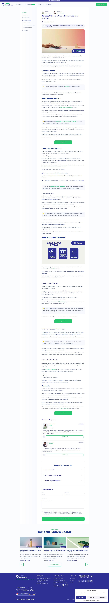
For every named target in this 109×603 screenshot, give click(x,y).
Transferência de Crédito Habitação (42, 581)
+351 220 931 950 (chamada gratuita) (24, 587)
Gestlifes (61, 25)
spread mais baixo (54, 268)
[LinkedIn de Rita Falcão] (44, 455)
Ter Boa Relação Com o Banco (29, 25)
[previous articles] (22, 564)
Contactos (98, 600)
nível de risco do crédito (66, 107)
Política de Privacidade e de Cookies (89, 600)
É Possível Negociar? (27, 20)
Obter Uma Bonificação (28, 27)
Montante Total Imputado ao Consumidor (66, 121)
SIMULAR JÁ (63, 142)
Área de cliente (100, 4)
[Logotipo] (7, 4)
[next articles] (87, 564)
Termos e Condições (51, 511)
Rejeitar (92, 597)
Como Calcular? (26, 17)
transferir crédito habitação (59, 301)
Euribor (67, 86)
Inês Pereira (48, 13)
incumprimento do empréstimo (58, 186)
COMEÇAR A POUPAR (63, 321)
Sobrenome (66, 492)
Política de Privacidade (20, 599)
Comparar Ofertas (27, 22)
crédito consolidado (64, 408)
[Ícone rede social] (79, 581)
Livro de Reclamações (58, 578)
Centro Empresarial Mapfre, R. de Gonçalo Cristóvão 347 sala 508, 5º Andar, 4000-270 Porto (26, 590)
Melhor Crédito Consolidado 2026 (44, 578)
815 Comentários (24, 594)
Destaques (40, 576)
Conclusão (26, 30)
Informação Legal (58, 576)
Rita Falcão (59, 13)
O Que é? (25, 12)
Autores (71, 582)
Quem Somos (72, 578)
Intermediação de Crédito (59, 580)
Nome (43, 492)
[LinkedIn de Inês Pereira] (44, 436)
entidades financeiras (50, 369)
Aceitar (81, 597)
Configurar (102, 597)
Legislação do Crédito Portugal (60, 582)
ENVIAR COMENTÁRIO (62, 518)
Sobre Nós (73, 576)
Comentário (44, 498)
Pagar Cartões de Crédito (42, 583)
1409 (51, 26)
